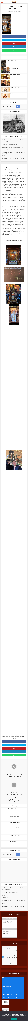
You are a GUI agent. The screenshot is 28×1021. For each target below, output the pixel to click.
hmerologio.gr (14, 936)
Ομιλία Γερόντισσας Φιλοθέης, (15, 81)
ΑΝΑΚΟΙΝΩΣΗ (13, 93)
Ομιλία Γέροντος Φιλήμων (15, 68)
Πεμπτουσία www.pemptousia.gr (14, 136)
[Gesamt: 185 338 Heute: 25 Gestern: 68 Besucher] (5, 1006)
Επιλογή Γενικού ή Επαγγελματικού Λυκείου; (10, 144)
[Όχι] (24, 1016)
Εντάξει (14, 1019)
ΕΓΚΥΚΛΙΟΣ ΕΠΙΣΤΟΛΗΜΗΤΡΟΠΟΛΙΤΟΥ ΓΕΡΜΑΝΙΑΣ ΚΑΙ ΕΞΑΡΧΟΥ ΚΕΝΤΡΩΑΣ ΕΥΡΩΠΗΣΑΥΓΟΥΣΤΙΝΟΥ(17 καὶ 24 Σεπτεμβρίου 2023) (13, 912)
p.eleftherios (18, 11)
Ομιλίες (15, 166)
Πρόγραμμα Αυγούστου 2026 (15, 87)
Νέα (12, 166)
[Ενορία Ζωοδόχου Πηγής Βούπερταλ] (14, 1)
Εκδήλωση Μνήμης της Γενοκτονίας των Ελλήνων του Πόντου (14, 61)
